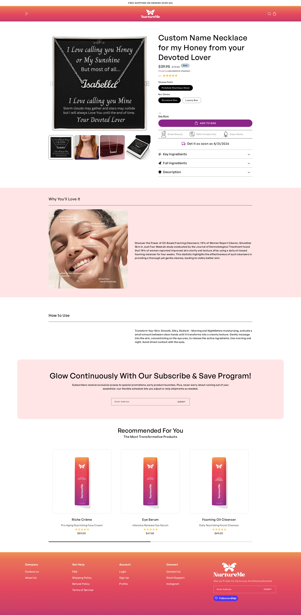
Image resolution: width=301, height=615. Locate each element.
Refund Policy (81, 583)
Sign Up (124, 577)
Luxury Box (191, 100)
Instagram (172, 583)
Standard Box (169, 100)
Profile (123, 583)
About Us (31, 577)
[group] (61, 147)
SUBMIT (181, 402)
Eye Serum (150, 519)
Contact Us (173, 571)
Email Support (175, 577)
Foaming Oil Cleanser (219, 519)
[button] (26, 13)
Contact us (32, 571)
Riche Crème (82, 519)
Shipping (162, 71)
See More (163, 116)
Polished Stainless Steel (176, 87)
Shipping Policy (82, 577)
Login (122, 571)
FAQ (74, 571)
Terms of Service (83, 589)
